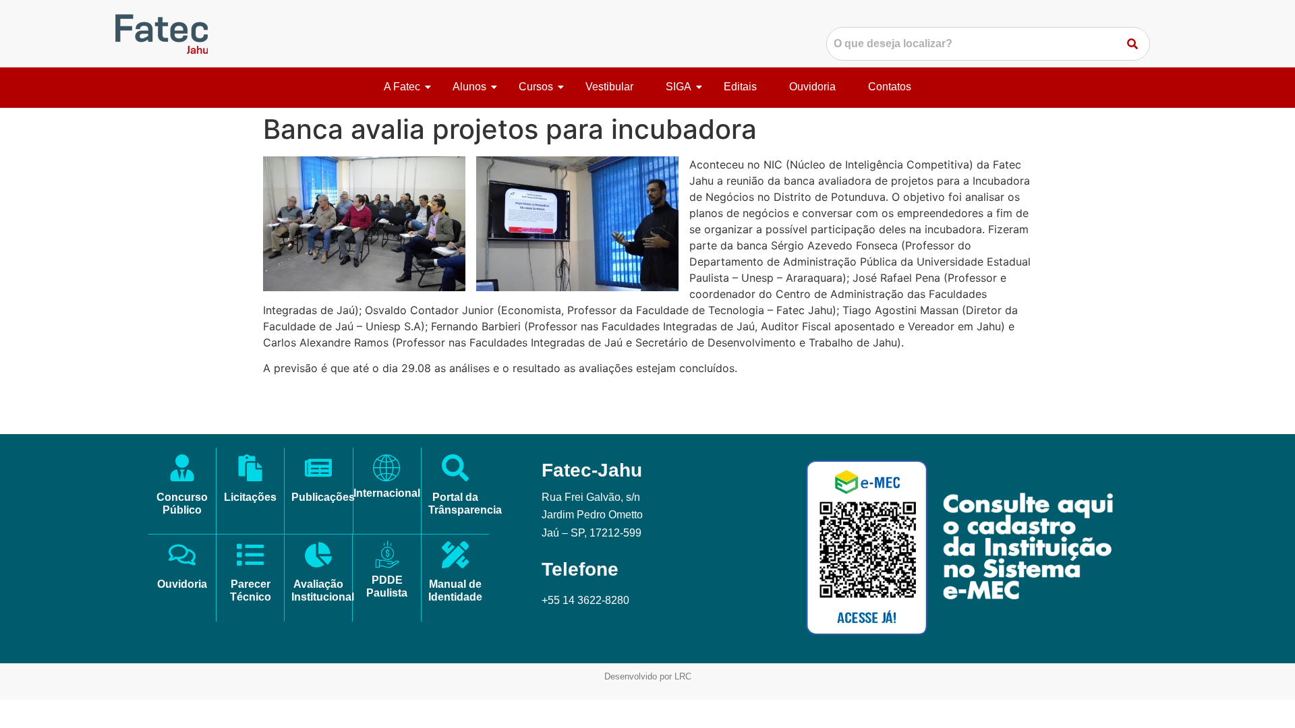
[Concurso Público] (182, 469)
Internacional (386, 493)
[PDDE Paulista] (387, 554)
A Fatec (402, 86)
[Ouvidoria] (182, 556)
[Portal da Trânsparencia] (455, 469)
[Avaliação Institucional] (318, 556)
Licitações (250, 497)
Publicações (323, 497)
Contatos (889, 86)
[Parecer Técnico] (250, 556)
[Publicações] (318, 469)
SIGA (678, 86)
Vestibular (609, 86)
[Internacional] (386, 467)
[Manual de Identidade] (455, 556)
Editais (740, 86)
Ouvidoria (812, 86)
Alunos (469, 86)
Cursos (536, 86)
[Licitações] (250, 469)
